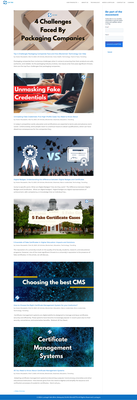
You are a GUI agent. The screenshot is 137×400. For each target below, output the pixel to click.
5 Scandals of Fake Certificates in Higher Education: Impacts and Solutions (44, 242)
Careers (131, 2)
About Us (85, 2)
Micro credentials (79, 308)
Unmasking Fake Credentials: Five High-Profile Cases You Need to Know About (46, 117)
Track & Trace (75, 57)
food (54, 57)
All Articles (41, 57)
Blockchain (49, 57)
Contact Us (121, 2)
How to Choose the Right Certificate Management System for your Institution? (46, 305)
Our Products (72, 2)
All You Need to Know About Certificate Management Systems (39, 370)
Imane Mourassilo (21, 57)
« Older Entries (19, 391)
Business (56, 119)
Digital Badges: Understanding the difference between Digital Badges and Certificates (49, 179)
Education (63, 119)
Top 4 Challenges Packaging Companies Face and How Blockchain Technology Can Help (50, 54)
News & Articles (108, 2)
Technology (95, 2)
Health (59, 57)
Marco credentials (66, 182)
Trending (83, 57)
